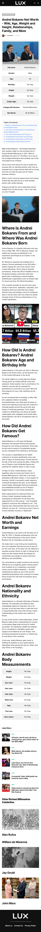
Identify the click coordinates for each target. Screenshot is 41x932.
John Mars (9, 903)
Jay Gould (8, 872)
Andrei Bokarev (30, 67)
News (13, 734)
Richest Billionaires (8, 14)
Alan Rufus (9, 834)
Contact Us (18, 926)
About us (8, 926)
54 (30, 79)
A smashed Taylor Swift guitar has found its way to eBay (24, 777)
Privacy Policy (30, 926)
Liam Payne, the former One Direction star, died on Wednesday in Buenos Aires (25, 765)
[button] (3, 3)
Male (30, 73)
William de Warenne (14, 842)
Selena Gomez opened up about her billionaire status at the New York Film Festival (25, 790)
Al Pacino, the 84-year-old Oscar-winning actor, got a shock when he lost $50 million (25, 740)
